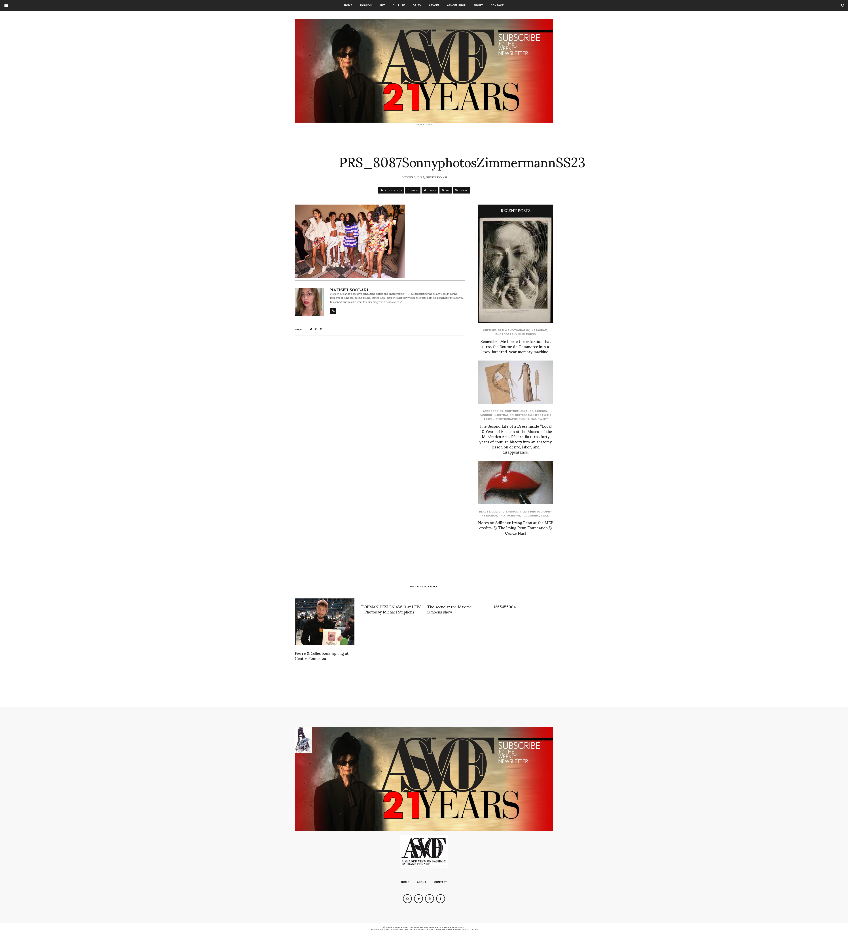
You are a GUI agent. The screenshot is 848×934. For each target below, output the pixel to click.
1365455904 (505, 606)
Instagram (539, 330)
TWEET (432, 190)
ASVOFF (434, 5)
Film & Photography (513, 330)
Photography (506, 334)
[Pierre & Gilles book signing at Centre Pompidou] (324, 621)
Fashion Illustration (497, 415)
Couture (512, 411)
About (478, 5)
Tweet (543, 419)
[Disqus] (380, 397)
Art (382, 5)
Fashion (366, 5)
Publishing (527, 334)
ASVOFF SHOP (456, 5)
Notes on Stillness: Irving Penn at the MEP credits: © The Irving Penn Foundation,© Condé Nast (515, 527)
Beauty (484, 511)
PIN (447, 190)
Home (348, 5)
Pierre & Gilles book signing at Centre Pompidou (321, 655)
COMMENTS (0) (393, 190)
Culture (399, 5)
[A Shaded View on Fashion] (424, 71)
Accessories (493, 411)
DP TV (417, 5)
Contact (497, 5)
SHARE (414, 190)
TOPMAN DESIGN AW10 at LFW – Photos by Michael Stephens (391, 609)
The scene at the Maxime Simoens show (449, 609)
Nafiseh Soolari (436, 176)
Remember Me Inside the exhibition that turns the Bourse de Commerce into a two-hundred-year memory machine (515, 346)
